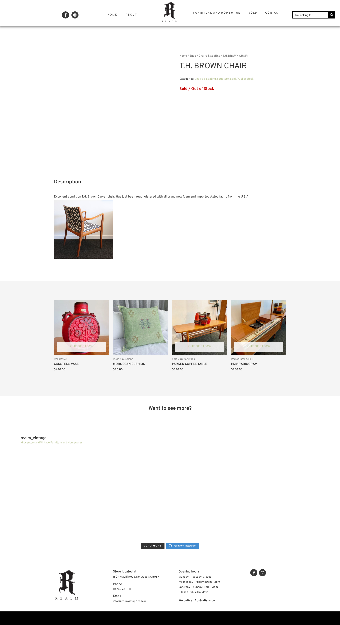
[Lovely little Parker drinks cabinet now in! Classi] (212, 518)
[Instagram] (75, 14)
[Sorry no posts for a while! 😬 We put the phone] (296, 518)
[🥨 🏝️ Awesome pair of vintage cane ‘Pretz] (128, 471)
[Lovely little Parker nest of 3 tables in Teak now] (296, 471)
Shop (192, 56)
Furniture (223, 79)
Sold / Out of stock (242, 79)
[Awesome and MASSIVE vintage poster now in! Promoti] (128, 518)
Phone (117, 584)
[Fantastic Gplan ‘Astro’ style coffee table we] (212, 471)
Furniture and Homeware (216, 13)
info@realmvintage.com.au (130, 601)
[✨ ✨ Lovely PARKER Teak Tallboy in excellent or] (44, 471)
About (131, 15)
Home (112, 15)
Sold (252, 13)
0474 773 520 (122, 589)
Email (117, 596)
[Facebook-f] (65, 14)
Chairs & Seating (209, 56)
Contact (272, 13)
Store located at (124, 572)
